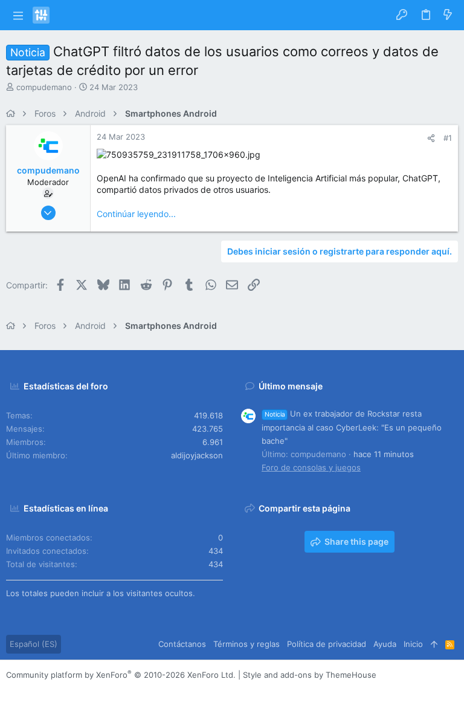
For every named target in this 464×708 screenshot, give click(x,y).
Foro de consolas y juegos (311, 467)
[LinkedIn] (47, 689)
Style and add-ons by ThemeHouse (309, 675)
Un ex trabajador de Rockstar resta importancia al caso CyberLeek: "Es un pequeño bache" (352, 427)
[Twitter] (65, 689)
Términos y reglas (246, 644)
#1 (447, 138)
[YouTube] (84, 689)
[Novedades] (447, 15)
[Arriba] (434, 644)
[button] (18, 15)
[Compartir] (431, 138)
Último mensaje (291, 386)
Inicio (413, 644)
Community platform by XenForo (121, 675)
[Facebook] (11, 689)
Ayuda (384, 644)
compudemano (44, 87)
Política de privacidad (326, 644)
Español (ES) (33, 644)
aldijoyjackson (197, 455)
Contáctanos (182, 644)
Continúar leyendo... (136, 214)
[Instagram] (29, 689)
